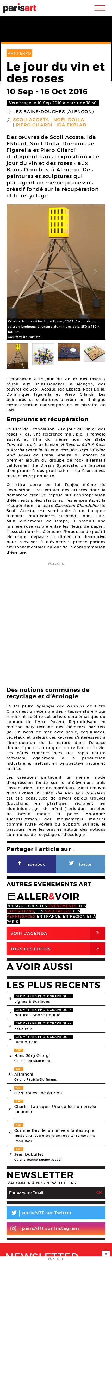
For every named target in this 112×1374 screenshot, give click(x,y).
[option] (56, 272)
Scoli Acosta (31, 120)
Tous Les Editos (55, 949)
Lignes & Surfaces (32, 1001)
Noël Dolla (68, 120)
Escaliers (23, 1028)
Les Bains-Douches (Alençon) (53, 111)
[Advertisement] (56, 623)
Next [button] (95, 272)
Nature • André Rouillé (37, 1015)
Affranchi (23, 1074)
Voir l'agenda (55, 933)
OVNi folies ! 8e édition (38, 1093)
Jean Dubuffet (28, 1154)
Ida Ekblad (71, 125)
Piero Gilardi (34, 125)
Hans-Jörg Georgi (32, 1055)
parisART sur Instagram (50, 1228)
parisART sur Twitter (41, 1213)
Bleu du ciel (26, 1042)
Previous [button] (17, 272)
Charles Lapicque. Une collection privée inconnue (55, 1109)
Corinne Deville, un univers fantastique (54, 1130)
